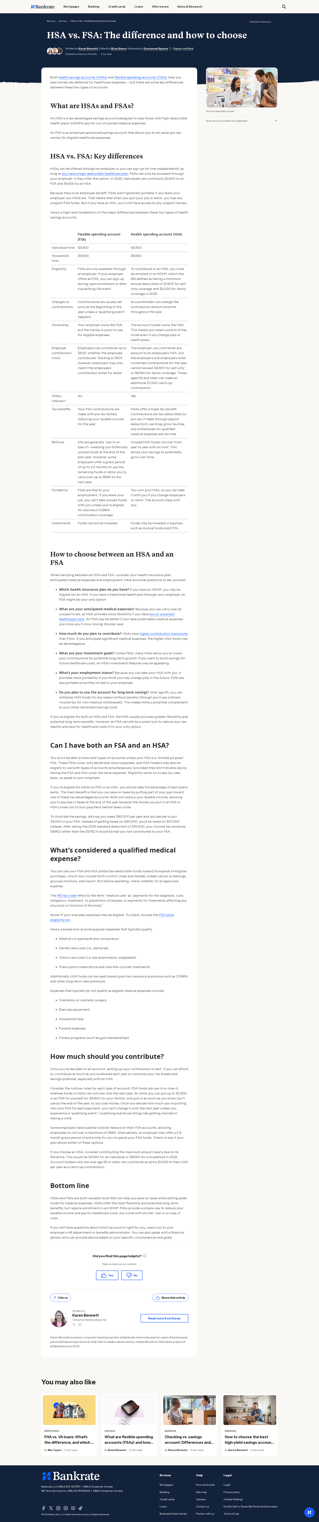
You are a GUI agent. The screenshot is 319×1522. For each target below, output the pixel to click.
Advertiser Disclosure (260, 21)
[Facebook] (43, 1508)
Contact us (202, 1506)
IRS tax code (66, 895)
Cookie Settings (233, 1499)
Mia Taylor (55, 1450)
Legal (227, 1484)
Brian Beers (118, 48)
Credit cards (167, 1499)
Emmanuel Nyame (156, 48)
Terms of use (231, 1513)
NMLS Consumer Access (98, 1486)
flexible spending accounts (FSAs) (140, 77)
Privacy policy (232, 1492)
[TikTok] (80, 1508)
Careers (201, 1499)
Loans (163, 1506)
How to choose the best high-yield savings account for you (249, 1442)
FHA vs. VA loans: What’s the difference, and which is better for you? (69, 1442)
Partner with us (205, 1513)
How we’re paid (205, 1484)
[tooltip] (144, 1256)
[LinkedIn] (66, 1508)
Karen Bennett (88, 48)
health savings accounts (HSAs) (83, 77)
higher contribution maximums (164, 634)
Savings (63, 21)
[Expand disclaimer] (276, 120)
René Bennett (117, 1450)
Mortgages (166, 1484)
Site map (201, 1492)
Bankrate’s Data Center (173, 1513)
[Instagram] (58, 1508)
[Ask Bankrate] (309, 1512)
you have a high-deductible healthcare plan (95, 174)
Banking (51, 21)
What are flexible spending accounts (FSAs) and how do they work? (128, 1442)
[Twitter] (51, 1508)
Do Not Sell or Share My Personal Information (251, 1506)
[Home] (43, 6)
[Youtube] (73, 1508)
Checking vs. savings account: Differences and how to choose (188, 1442)
